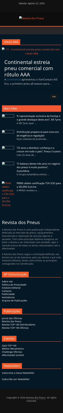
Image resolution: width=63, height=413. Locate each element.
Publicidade (8, 294)
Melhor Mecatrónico (13, 348)
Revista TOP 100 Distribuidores (18, 324)
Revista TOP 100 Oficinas (15, 327)
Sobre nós (7, 281)
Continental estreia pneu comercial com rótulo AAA (28, 68)
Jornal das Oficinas (12, 318)
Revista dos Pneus (11, 321)
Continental (14, 79)
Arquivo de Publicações (14, 300)
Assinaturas (8, 297)
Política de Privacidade (14, 284)
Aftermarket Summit (13, 355)
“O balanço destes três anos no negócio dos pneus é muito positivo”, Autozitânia (38, 167)
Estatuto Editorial (11, 287)
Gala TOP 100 (9, 345)
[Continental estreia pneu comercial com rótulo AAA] (31, 49)
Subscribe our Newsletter (16, 379)
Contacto (6, 291)
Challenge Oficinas (12, 351)
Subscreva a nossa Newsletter (18, 372)
